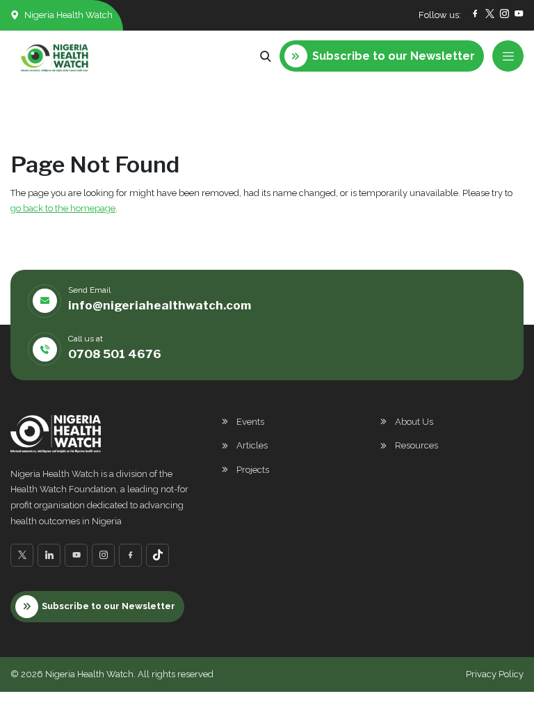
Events (250, 421)
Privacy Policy (495, 674)
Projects (252, 469)
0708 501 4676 (114, 354)
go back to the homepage (62, 208)
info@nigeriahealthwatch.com (159, 305)
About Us (414, 421)
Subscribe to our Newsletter (108, 606)
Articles (252, 445)
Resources (416, 445)
